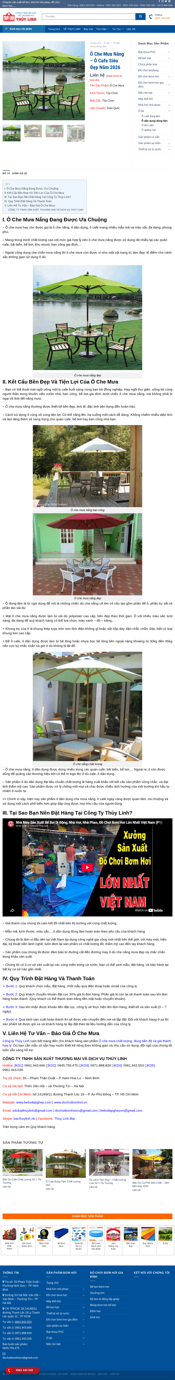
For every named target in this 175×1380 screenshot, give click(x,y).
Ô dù (107, 43)
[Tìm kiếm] (140, 16)
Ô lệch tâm (148, 125)
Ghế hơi (95, 1317)
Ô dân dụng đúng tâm (154, 120)
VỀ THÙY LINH (71, 29)
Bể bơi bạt (144, 58)
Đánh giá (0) (19, 173)
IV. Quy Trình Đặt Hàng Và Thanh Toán (28, 201)
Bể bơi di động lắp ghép (104, 1299)
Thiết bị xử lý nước (149, 149)
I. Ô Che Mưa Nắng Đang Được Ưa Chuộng (31, 188)
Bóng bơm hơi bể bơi (103, 1305)
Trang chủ (54, 29)
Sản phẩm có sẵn (148, 136)
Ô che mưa (13, 227)
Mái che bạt (145, 92)
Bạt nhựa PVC (147, 51)
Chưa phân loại (147, 64)
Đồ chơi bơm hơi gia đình (151, 84)
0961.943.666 (23, 1327)
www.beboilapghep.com (33, 1102)
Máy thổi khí (145, 98)
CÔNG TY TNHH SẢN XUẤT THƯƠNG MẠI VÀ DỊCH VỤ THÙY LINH (45, 209)
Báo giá (88, 29)
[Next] (79, 81)
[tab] (6, 173)
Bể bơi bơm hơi (99, 1286)
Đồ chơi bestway (148, 70)
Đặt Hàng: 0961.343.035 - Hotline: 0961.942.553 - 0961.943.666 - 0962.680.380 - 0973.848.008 (120, 5)
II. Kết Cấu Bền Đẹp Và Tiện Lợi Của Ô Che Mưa (34, 192)
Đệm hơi (95, 1311)
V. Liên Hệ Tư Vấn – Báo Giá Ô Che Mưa (29, 205)
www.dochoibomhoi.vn (70, 1102)
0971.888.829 (23, 1333)
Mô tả (6, 173)
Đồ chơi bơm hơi (148, 76)
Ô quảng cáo (149, 130)
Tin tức (116, 29)
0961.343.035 (23, 1338)
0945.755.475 (11, 1348)
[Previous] (8, 81)
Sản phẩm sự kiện (149, 143)
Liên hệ (131, 29)
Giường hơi (97, 1292)
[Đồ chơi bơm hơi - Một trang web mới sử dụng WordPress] (20, 16)
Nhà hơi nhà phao (149, 104)
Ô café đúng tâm (151, 116)
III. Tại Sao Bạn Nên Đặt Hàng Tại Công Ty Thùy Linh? (37, 197)
